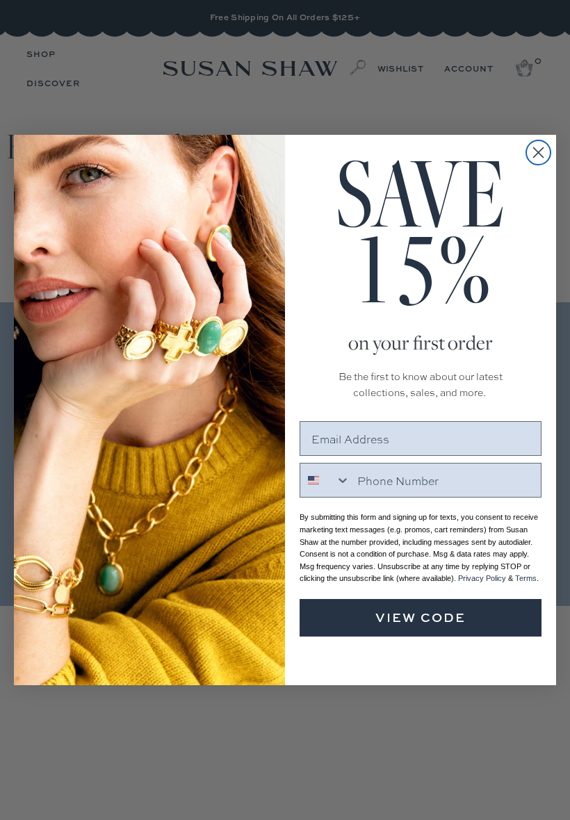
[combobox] (325, 480)
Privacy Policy (482, 578)
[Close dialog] (538, 152)
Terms (526, 578)
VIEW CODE (420, 617)
